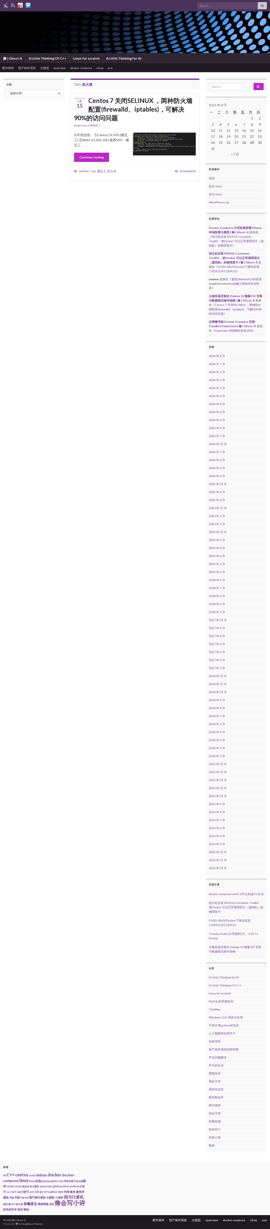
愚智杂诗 (215, 1073)
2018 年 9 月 (217, 580)
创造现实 (215, 1041)
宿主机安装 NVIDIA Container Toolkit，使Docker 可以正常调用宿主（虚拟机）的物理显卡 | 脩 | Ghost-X (234, 258)
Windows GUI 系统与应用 (226, 1017)
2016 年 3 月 (217, 740)
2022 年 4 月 (217, 468)
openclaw (59, 68)
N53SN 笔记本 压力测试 (27, 1186)
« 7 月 (235, 154)
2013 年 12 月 (218, 788)
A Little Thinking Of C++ (47, 58)
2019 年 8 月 (217, 548)
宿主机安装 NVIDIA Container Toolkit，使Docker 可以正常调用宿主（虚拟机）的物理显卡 (236, 241)
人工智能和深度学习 (222, 1033)
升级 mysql (21, 1197)
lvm (61, 1181)
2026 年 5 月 (217, 372)
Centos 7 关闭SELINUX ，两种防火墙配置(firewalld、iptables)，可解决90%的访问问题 (133, 109)
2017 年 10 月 (218, 620)
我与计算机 (74, 1197)
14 (244, 130)
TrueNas (214, 1009)
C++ (11, 1174)
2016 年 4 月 (217, 732)
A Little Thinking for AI (123, 58)
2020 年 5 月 (217, 516)
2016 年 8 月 (217, 708)
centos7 (84, 171)
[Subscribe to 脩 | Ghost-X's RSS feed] (13, 4)
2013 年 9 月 (217, 804)
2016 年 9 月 (217, 700)
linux (23, 1180)
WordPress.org (219, 202)
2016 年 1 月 (217, 756)
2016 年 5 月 (217, 724)
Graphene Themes (32, 1223)
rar (8, 1191)
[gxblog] (5, 4)
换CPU (11, 1204)
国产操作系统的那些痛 (223, 1049)
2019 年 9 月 (217, 540)
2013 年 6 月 (217, 828)
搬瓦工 (101, 171)
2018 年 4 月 (217, 596)
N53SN (10, 1186)
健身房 (80, 1191)
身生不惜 (215, 1113)
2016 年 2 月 (217, 748)
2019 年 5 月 (217, 564)
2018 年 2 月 (217, 612)
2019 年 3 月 (217, 572)
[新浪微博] (20, 4)
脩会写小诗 (70, 1202)
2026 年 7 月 (217, 364)
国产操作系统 (27, 68)
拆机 (5, 1204)
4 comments (188, 171)
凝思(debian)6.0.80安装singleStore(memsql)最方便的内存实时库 (235, 283)
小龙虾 (59, 1197)
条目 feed (215, 186)
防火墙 (111, 171)
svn (32, 1191)
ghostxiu (82, 125)
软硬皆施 (215, 1121)
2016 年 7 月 (217, 716)
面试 (20, 1209)
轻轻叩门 (95, 125)
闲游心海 (215, 1137)
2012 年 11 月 (218, 860)
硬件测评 (8, 68)
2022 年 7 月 (217, 452)
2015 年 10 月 (218, 780)
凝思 (6, 1197)
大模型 (44, 68)
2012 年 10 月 (218, 868)
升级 (11, 1197)
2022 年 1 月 (217, 476)
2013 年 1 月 (217, 844)
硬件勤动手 (216, 1097)
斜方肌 (19, 1204)
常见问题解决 (218, 1057)
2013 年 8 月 (217, 812)
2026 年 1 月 (217, 396)
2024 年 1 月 (217, 420)
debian (41, 1175)
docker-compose (81, 68)
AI (4, 1175)
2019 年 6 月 (217, 556)
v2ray (100, 68)
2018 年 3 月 (217, 604)
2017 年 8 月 (217, 636)
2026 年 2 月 (217, 388)
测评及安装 (216, 1089)
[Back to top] (260, 1219)
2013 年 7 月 (217, 820)
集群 (212, 1145)
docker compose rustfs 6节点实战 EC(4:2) (236, 894)
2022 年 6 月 (217, 460)
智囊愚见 (30, 1204)
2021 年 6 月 (217, 500)
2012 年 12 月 (218, 852)
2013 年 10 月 (218, 796)
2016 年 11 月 (218, 684)
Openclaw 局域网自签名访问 (233, 330)
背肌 (51, 1204)
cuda (32, 1175)
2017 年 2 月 (217, 660)
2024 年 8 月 (217, 404)
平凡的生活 (216, 1065)
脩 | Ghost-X (12, 58)
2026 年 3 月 (217, 380)
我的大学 (215, 1081)
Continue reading (91, 157)
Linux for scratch (86, 58)
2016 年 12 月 (218, 676)
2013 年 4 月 (217, 836)
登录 (212, 178)
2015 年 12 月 (218, 764)
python (64, 1186)
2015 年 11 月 (218, 772)
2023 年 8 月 (217, 428)
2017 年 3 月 (217, 652)
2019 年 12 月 (218, 532)
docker (54, 1174)
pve (110, 68)
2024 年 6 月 (217, 412)
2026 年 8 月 (217, 356)
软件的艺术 (10, 1209)
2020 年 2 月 (217, 524)
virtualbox (50, 1191)
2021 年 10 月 (218, 484)
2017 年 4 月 (217, 644)
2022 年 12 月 (218, 444)
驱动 (26, 1209)
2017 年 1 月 (217, 668)
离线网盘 (43, 1204)
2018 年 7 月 (217, 588)
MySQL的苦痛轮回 (221, 1001)
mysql (69, 1180)
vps (93, 171)
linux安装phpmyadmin (43, 1181)
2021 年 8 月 (217, 492)
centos (21, 1174)
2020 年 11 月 (218, 508)
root (13, 1191)
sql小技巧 (23, 1191)
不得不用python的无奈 (224, 1025)
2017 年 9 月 (217, 628)
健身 (72, 1191)
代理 (66, 1191)
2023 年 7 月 (217, 436)
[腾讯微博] (28, 4)
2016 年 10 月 (218, 692)
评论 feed (215, 194)
